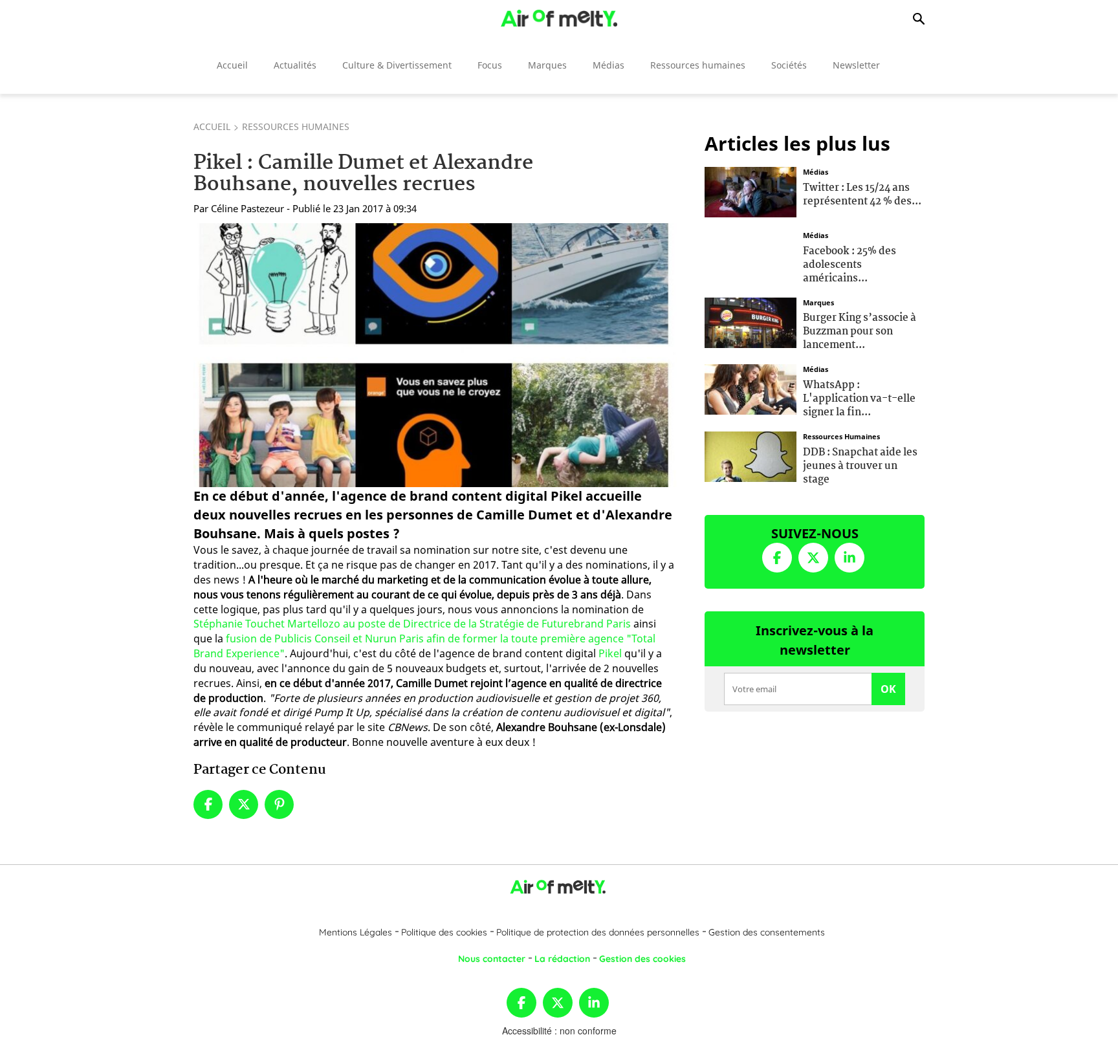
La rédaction (562, 959)
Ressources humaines (697, 65)
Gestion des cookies (642, 959)
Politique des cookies (444, 932)
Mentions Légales (355, 932)
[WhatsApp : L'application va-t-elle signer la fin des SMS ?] (750, 388)
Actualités (295, 65)
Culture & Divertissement (397, 65)
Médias (608, 65)
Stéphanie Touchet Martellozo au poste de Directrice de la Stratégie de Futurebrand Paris (412, 624)
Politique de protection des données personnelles (597, 932)
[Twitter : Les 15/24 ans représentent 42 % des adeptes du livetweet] (750, 190)
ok (888, 689)
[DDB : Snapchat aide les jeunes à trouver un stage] (750, 455)
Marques (547, 65)
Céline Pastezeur (247, 208)
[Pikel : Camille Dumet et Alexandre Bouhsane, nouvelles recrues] (435, 355)
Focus (489, 65)
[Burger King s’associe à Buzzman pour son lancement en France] (750, 320)
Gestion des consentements (766, 932)
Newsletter (856, 65)
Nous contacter (491, 959)
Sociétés (789, 65)
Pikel (610, 653)
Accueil (232, 65)
